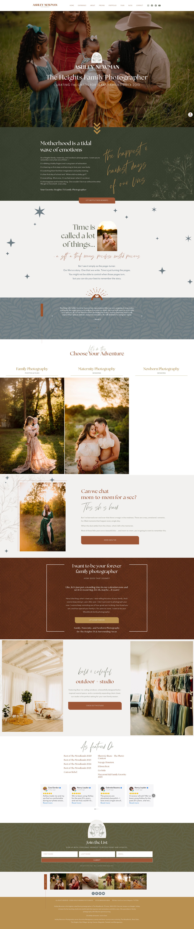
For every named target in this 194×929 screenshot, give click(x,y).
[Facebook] (152, 5)
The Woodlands (126, 919)
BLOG (130, 5)
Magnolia (101, 922)
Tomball (107, 922)
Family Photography (32, 369)
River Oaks (135, 919)
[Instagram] (148, 5)
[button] (52, 316)
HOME (72, 5)
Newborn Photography (161, 369)
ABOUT (92, 5)
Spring (90, 922)
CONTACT (139, 5)
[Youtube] (159, 5)
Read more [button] (48, 803)
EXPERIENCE (82, 5)
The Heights (75, 922)
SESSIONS (97, 373)
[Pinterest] (155, 5)
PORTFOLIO (113, 5)
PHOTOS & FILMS (32, 373)
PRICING (102, 5)
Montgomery (118, 922)
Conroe (95, 922)
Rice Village (83, 922)
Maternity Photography (96, 369)
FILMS (122, 5)
